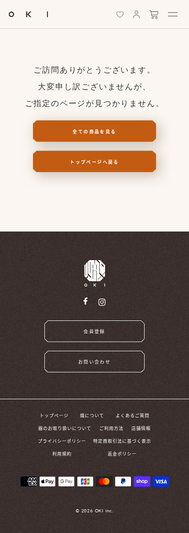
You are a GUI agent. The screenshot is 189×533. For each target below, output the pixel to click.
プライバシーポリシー (62, 440)
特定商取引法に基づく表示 (122, 440)
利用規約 (62, 453)
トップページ (54, 415)
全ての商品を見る (94, 131)
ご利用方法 (111, 428)
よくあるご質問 (132, 415)
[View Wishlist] (120, 14)
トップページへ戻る (94, 161)
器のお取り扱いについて (64, 428)
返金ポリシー (122, 453)
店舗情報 (141, 428)
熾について (92, 415)
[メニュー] (172, 14)
